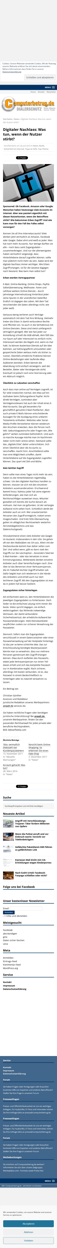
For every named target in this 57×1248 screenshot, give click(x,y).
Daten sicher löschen (13, 940)
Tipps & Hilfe (31, 149)
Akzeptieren (29, 1223)
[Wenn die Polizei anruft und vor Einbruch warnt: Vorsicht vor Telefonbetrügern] (8, 838)
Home (33, 92)
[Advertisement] (28, 30)
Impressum (9, 985)
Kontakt (41, 92)
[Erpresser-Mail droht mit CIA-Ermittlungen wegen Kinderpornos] (8, 864)
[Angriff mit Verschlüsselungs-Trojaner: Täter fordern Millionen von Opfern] (8, 825)
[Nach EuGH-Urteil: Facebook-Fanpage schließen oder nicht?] (8, 877)
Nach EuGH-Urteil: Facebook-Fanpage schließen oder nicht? (31, 874)
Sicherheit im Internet (14, 149)
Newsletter (51, 92)
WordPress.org (10, 968)
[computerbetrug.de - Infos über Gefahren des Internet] (28, 104)
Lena (5, 943)
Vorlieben (28, 1240)
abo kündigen (10, 933)
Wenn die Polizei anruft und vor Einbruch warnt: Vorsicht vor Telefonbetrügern (31, 837)
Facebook (7, 930)
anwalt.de (8, 705)
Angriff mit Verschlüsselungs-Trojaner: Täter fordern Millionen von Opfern (32, 823)
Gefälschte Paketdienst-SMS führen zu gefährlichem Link (33, 848)
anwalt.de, (39, 716)
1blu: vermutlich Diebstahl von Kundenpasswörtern (13, 747)
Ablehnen (28, 1232)
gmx (5, 936)
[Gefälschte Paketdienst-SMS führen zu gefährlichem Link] (8, 852)
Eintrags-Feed (10, 961)
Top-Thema (43, 149)
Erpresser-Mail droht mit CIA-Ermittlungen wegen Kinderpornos (33, 861)
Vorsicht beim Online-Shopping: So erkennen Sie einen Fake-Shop (40, 749)
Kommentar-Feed (12, 964)
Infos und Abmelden (16, 915)
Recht (41, 145)
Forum (36, 1093)
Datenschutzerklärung (11, 71)
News (35, 145)
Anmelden (8, 957)
